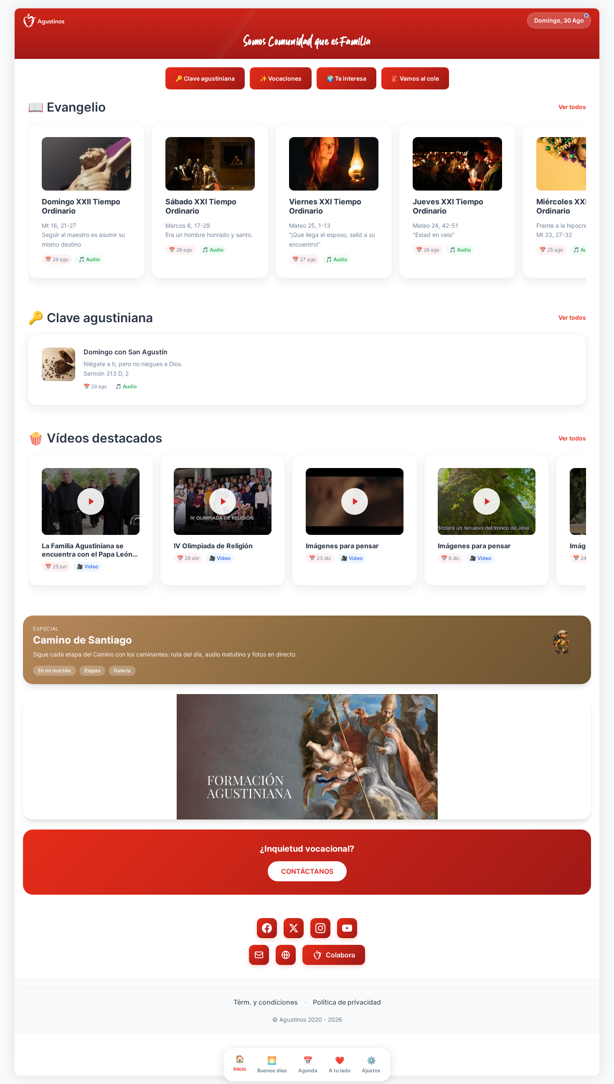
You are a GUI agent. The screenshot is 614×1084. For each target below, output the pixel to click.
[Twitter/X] (294, 928)
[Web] (286, 955)
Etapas (92, 670)
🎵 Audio (89, 259)
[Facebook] (267, 928)
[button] (307, 643)
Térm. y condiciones (265, 1002)
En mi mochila (54, 670)
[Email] (259, 955)
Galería (122, 670)
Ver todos (572, 106)
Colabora (340, 955)
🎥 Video (87, 566)
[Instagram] (320, 928)
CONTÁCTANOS (307, 871)
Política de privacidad (347, 1002)
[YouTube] (347, 928)
